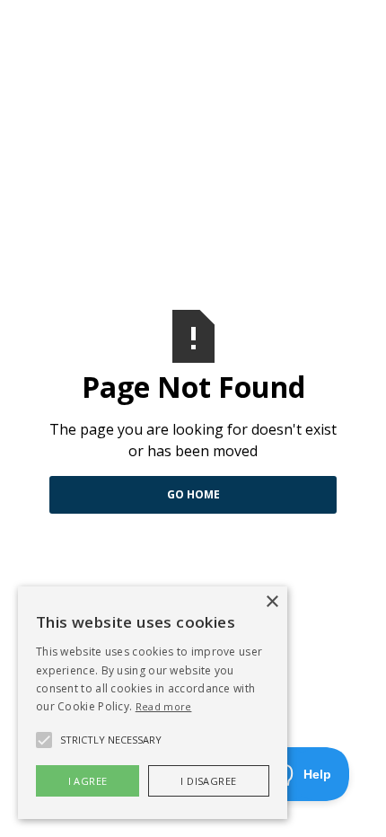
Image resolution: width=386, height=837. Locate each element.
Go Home (193, 494)
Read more (164, 706)
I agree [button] (88, 781)
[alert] (152, 702)
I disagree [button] (208, 781)
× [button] (271, 602)
